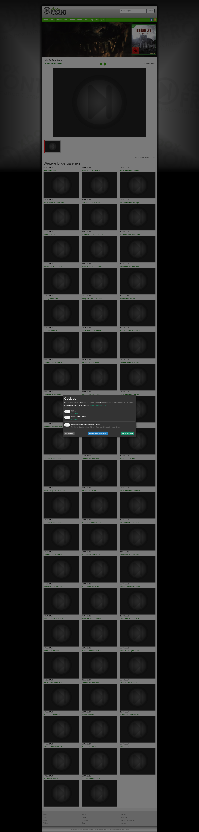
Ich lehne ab (69, 433)
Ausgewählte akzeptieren (98, 433)
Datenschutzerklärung (98, 405)
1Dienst (74, 413)
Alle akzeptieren (127, 433)
